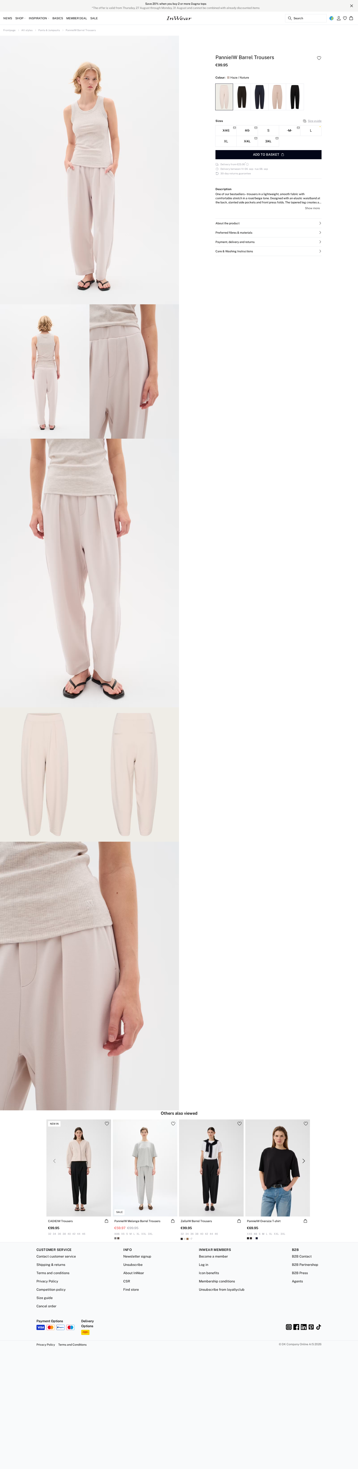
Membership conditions (217, 1281)
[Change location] (331, 18)
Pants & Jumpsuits (49, 30)
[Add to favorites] (319, 58)
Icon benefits (209, 1273)
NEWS (7, 18)
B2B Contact (302, 1256)
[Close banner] (351, 6)
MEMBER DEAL (76, 18)
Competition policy (51, 1290)
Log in (203, 1265)
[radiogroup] (268, 136)
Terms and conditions (52, 1273)
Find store (131, 1290)
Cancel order (46, 1306)
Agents (297, 1281)
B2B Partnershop (305, 1265)
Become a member (213, 1256)
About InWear (133, 1273)
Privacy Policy (47, 1281)
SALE (94, 18)
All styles (27, 30)
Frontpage (9, 30)
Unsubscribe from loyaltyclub (221, 1290)
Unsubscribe (133, 1265)
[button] (268, 223)
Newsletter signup (137, 1256)
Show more (312, 208)
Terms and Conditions (72, 1344)
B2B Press (300, 1273)
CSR (126, 1281)
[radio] (268, 130)
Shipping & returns (50, 1265)
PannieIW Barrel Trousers (81, 30)
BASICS (57, 18)
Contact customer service (56, 1256)
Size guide (315, 121)
